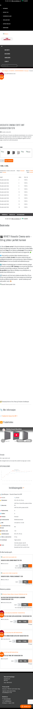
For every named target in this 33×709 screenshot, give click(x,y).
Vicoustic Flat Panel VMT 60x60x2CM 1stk (12, 656)
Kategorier (7, 54)
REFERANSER (5, 8)
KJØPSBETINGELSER (6, 23)
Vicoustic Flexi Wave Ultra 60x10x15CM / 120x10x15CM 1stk (16, 616)
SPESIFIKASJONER (20, 214)
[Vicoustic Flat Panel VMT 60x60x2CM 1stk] (9, 652)
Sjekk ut (7, 61)
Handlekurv (7, 57)
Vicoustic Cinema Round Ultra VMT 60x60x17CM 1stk (14, 636)
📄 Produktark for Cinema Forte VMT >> (9, 416)
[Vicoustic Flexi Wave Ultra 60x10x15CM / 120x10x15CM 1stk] (13, 613)
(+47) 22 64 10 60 (7, 699)
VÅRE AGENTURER (6, 20)
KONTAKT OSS (5, 12)
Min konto (7, 50)
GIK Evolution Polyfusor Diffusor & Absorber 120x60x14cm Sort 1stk (13, 598)
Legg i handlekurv (9, 160)
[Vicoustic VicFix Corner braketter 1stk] (8, 557)
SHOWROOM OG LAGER (7, 16)
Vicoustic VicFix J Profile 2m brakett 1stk (12, 576)
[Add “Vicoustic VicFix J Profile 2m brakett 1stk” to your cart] (30, 581)
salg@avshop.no (8, 701)
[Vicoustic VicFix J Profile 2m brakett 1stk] (9, 573)
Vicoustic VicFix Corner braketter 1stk (11, 560)
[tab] (5, 214)
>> (23, 487)
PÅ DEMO (31, 170)
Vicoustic (4, 172)
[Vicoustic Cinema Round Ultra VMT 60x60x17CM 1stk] (11, 632)
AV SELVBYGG (11, 70)
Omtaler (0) (12, 214)
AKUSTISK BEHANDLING (19, 70)
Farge (1, 147)
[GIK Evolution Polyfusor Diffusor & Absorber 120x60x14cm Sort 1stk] (14, 594)
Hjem (3, 70)
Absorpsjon (26, 70)
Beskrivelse (4, 214)
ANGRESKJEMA (5, 27)
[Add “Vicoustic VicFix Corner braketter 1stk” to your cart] (30, 565)
